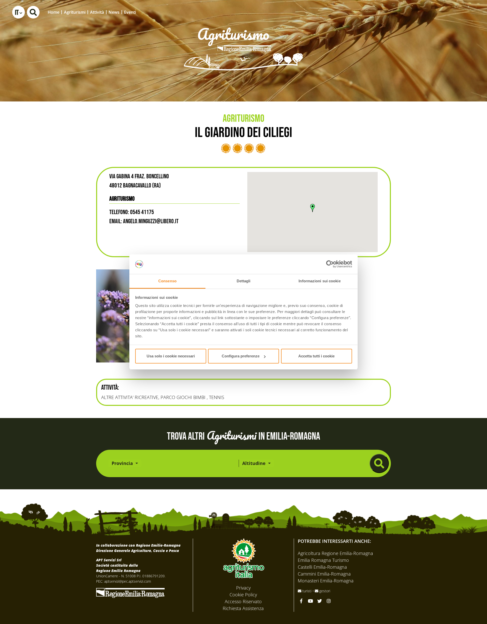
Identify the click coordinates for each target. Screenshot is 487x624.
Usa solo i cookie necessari (171, 356)
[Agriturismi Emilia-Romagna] (445, 12)
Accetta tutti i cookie (316, 356)
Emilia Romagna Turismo (323, 560)
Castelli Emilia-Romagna (322, 567)
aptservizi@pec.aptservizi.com (127, 581)
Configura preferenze (240, 356)
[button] (18, 12)
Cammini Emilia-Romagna (324, 574)
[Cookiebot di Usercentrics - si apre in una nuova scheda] (330, 264)
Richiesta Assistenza (243, 608)
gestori (324, 590)
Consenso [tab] (167, 281)
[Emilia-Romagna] (130, 592)
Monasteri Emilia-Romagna (326, 581)
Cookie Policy (243, 595)
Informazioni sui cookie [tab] (319, 281)
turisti (306, 590)
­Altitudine (254, 463)
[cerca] (379, 463)
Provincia (123, 463)
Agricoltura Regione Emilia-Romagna (335, 553)
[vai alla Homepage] (243, 42)
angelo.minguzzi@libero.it (151, 221)
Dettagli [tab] (244, 281)
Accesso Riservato (243, 601)
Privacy (243, 588)
